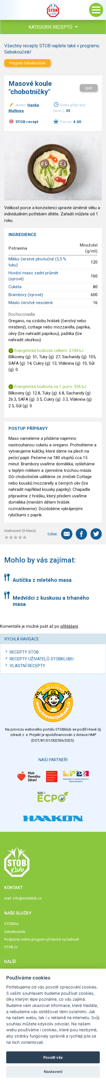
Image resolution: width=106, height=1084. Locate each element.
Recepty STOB (24, 652)
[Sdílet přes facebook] (81, 534)
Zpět (88, 88)
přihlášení (69, 626)
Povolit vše (53, 1057)
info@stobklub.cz (27, 898)
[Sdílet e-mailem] (66, 534)
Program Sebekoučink (27, 63)
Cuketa (14, 286)
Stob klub (53, 10)
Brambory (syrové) (25, 294)
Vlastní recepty (27, 665)
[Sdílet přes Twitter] (96, 534)
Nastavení (53, 1071)
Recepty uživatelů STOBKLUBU (41, 658)
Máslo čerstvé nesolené (30, 302)
